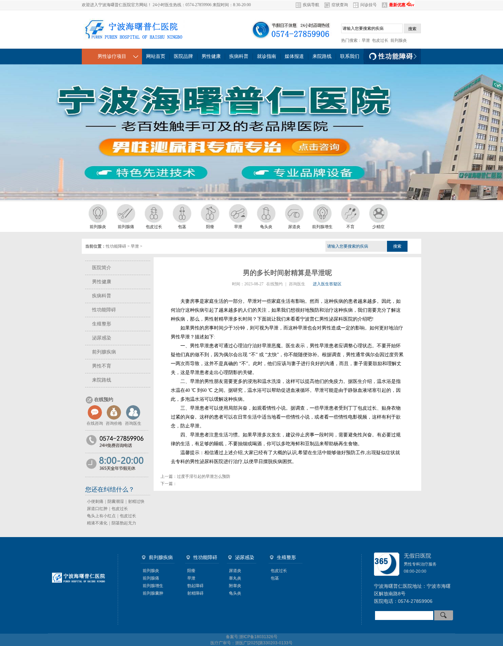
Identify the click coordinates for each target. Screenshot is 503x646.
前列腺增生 (153, 585)
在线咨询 (95, 423)
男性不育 (101, 366)
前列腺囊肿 (153, 593)
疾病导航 (311, 4)
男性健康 (101, 281)
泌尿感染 (101, 337)
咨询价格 (114, 423)
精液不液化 (97, 523)
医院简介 (101, 267)
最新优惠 (397, 4)
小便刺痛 (95, 501)
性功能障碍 (116, 246)
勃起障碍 (195, 585)
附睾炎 (235, 585)
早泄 (366, 40)
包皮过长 (380, 40)
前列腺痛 (151, 578)
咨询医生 (133, 423)
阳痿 (191, 570)
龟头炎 (235, 593)
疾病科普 (101, 295)
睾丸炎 (235, 578)
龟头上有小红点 (101, 515)
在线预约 (274, 284)
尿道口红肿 (97, 508)
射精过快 (136, 501)
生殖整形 (101, 323)
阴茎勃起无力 (124, 523)
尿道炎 (235, 570)
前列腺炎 (398, 40)
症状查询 (340, 4)
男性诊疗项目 (112, 56)
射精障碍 (195, 593)
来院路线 (101, 380)
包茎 (275, 578)
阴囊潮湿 (115, 501)
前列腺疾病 (104, 352)
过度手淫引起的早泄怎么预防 (203, 476)
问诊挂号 (368, 4)
